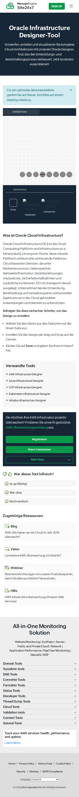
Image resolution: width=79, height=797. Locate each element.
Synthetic (48, 641)
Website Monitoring (27, 641)
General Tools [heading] (12, 723)
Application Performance (25, 650)
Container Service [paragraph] (51, 212)
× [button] (71, 90)
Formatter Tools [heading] (14, 685)
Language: (25, 779)
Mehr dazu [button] (37, 459)
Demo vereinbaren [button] (39, 449)
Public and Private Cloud (33, 646)
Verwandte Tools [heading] (20, 365)
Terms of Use (45, 763)
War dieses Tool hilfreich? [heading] (34, 474)
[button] (39, 483)
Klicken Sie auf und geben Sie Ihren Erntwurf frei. (39, 348)
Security (21, 771)
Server (60, 641)
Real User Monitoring (56, 650)
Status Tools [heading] (11, 691)
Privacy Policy (26, 763)
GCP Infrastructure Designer (25, 387)
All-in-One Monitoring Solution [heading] (39, 629)
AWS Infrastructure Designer (25, 374)
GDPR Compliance (52, 771)
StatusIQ (35, 654)
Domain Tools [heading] (12, 663)
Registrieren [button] (39, 439)
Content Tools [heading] (13, 718)
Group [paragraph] (13, 210)
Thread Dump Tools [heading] (16, 701)
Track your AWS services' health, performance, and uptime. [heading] (37, 735)
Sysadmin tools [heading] (14, 669)
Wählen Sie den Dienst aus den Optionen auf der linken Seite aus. (38, 326)
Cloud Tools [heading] (11, 707)
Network (56, 646)
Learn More (12, 743)
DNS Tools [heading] (10, 674)
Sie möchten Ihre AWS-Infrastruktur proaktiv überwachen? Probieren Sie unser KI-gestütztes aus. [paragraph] (38, 422)
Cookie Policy (63, 763)
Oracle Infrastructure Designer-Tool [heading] (39, 31)
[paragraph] (39, 313)
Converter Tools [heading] (14, 680)
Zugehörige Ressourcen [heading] (23, 516)
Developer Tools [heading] (14, 696)
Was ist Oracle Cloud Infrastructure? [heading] (33, 235)
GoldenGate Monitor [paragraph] (32, 215)
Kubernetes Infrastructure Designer (29, 393)
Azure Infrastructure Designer (26, 380)
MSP (46, 654)
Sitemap (33, 771)
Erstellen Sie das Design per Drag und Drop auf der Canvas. (40, 337)
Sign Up (56, 6)
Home (11, 763)
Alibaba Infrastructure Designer (27, 400)
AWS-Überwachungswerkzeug (27, 427)
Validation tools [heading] (14, 712)
